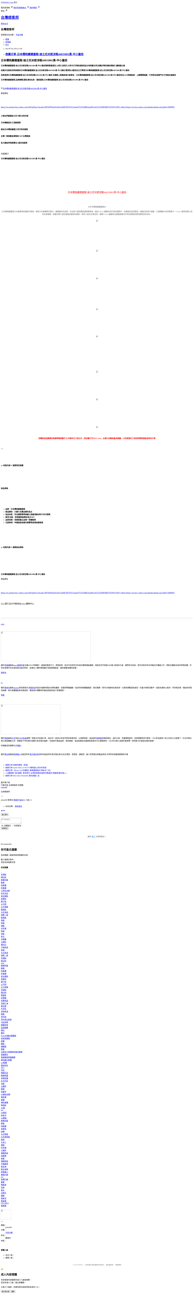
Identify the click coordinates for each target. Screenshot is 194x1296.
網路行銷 (4, 1175)
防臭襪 (3, 888)
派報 (2, 1084)
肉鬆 (2, 923)
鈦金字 (3, 1115)
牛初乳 (3, 1009)
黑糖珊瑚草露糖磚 (8, 1057)
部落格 (8, 42)
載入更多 (5, 814)
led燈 (3, 1108)
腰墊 (2, 1044)
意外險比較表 (6, 1020)
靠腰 (2, 1041)
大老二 (3, 1142)
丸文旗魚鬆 (5, 1137)
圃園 (2, 1196)
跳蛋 (2, 1159)
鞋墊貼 (3, 910)
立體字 (3, 1086)
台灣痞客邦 (10, 17)
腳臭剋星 (20, 665)
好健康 (3, 998)
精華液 (3, 1185)
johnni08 (4, 787)
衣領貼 (3, 875)
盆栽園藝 (4, 1028)
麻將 (2, 1140)
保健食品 (4, 1001)
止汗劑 (3, 904)
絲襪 (2, 1132)
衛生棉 (7, 754)
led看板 (4, 1118)
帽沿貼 (3, 877)
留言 (21, 800)
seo (2, 1177)
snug (2, 624)
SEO (2, 1068)
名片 (7, 45)
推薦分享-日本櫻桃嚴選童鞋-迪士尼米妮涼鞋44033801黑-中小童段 (44, 54)
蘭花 (2, 1033)
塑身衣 (3, 673)
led (2, 1110)
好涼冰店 (4, 893)
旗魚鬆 (99, 738)
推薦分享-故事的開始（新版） (17, 765)
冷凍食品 (4, 947)
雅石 (2, 1030)
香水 (2, 1190)
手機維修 (4, 1164)
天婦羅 (3, 939)
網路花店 (4, 1073)
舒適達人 (17, 754)
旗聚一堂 (4, 915)
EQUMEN (5, 1203)
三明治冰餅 (5, 891)
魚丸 (2, 937)
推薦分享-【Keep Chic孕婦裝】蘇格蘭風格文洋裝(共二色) (28, 770)
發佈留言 (5, 828)
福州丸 (3, 945)
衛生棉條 (4, 1169)
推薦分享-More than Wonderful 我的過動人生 (22, 776)
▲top (3, 810)
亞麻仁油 (4, 1003)
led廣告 (4, 1113)
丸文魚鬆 (4, 1134)
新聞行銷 (4, 1179)
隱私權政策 (109, 1265)
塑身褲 (3, 1201)
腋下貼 (3, 901)
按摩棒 (3, 1156)
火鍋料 (3, 942)
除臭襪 (7, 665)
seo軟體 (4, 1063)
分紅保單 (4, 1022)
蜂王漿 (3, 1006)
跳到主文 (4, 24)
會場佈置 (4, 1078)
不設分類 (19, 35)
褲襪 (2, 1100)
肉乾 (2, 934)
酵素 (2, 1014)
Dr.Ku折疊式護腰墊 (8, 1036)
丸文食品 (22, 738)
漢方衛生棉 (34, 754)
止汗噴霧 (4, 907)
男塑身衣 (32, 688)
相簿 (7, 39)
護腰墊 (3, 1047)
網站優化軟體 (6, 1060)
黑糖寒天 (4, 1055)
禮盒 (19, 746)
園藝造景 (4, 1025)
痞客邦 (16, 800)
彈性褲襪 (4, 1103)
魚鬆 (2, 695)
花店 (2, 1070)
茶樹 (2, 1188)
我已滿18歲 (5, 1291)
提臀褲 (3, 1206)
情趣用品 (4, 1153)
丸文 (13, 738)
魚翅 (2, 950)
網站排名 (4, 1065)
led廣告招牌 (5, 1094)
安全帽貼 (4, 896)
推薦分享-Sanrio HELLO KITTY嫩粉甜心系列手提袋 (25, 768)
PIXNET (80, 1265)
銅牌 (2, 1089)
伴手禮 (3, 928)
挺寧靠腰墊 (5, 1038)
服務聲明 (118, 1265)
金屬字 (3, 1092)
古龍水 (3, 1193)
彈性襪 (3, 1097)
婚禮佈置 (4, 1076)
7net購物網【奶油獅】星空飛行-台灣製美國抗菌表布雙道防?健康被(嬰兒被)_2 (36, 773)
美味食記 (18, 806)
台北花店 (4, 1081)
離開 (12, 1291)
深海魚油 (4, 1011)
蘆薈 (2, 1182)
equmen (16, 688)
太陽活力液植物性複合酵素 (11, 1052)
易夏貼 (3, 899)
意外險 (3, 1017)
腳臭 (2, 883)
